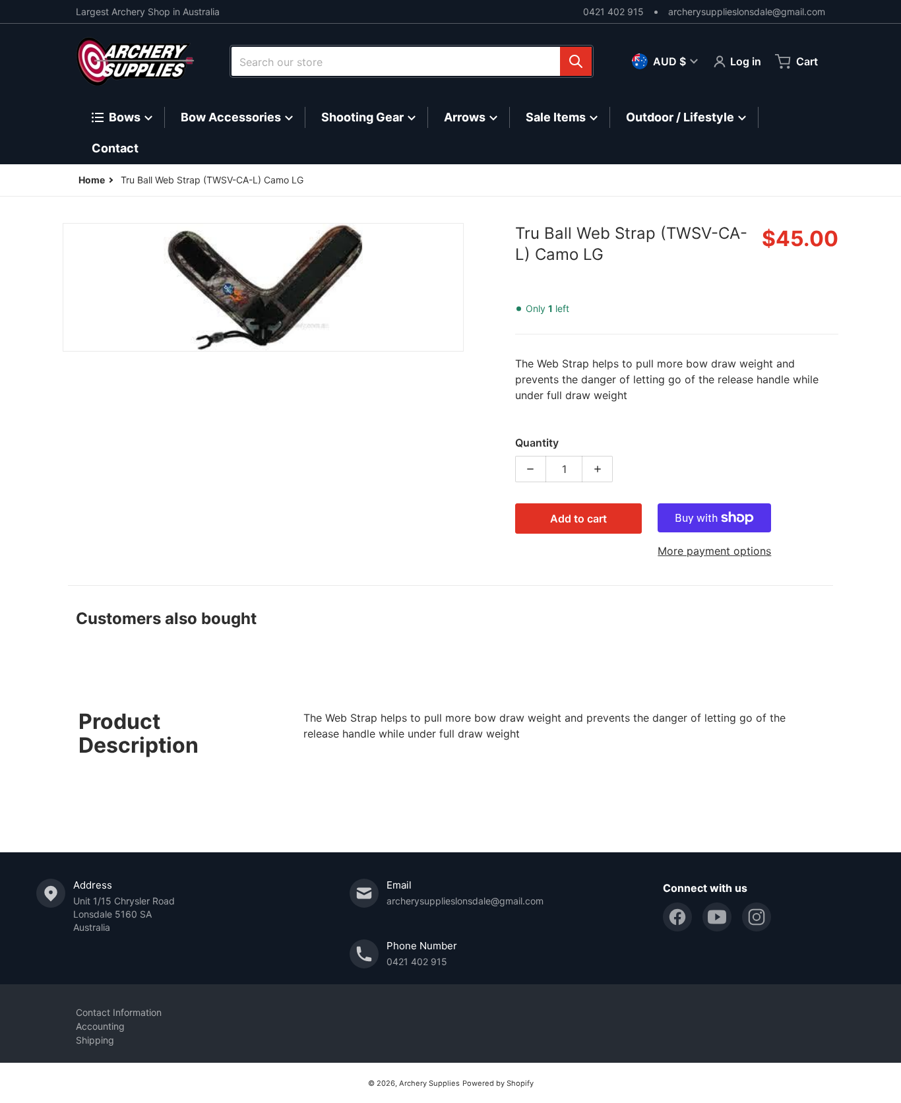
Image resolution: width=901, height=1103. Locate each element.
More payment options (714, 550)
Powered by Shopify (498, 1083)
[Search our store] (576, 61)
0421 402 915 (613, 11)
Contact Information (119, 1012)
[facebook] (677, 916)
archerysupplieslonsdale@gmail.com (746, 11)
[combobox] (412, 61)
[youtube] (716, 916)
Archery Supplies (429, 1083)
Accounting (100, 1026)
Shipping (95, 1040)
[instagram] (756, 916)
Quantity (537, 442)
